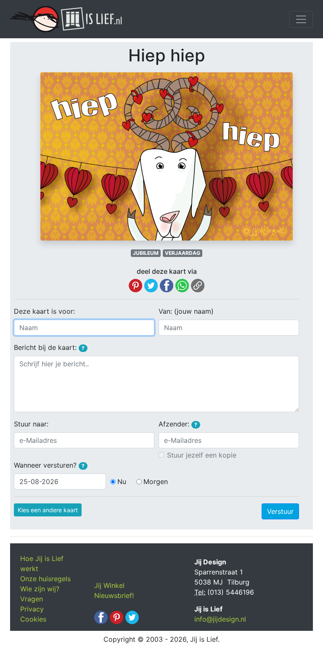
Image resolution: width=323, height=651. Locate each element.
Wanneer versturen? (49, 465)
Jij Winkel (109, 585)
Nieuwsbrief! (114, 595)
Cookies (33, 619)
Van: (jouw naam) (186, 311)
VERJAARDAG (182, 253)
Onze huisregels (45, 578)
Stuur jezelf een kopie (201, 455)
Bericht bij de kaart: (49, 347)
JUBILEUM (146, 253)
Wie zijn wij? (39, 589)
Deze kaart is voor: (44, 311)
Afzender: (178, 424)
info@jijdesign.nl (220, 619)
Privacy (32, 609)
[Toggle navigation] (301, 19)
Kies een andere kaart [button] (48, 509)
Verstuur (280, 511)
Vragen (31, 599)
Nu (121, 481)
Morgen (155, 481)
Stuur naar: (31, 424)
